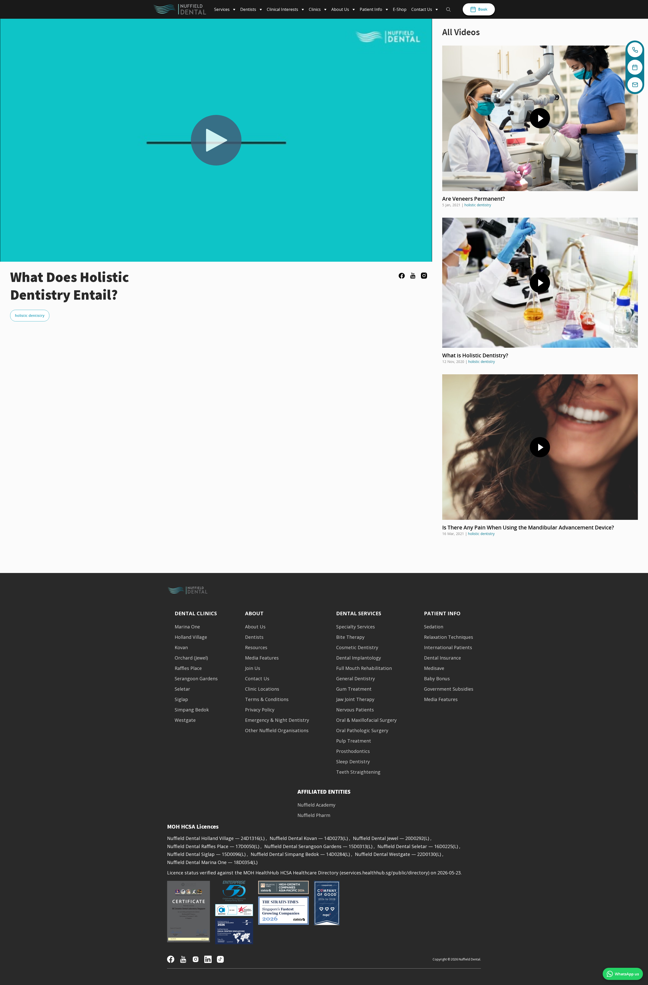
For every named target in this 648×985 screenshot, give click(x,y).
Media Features (262, 658)
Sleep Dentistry (353, 761)
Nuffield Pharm (313, 815)
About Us (255, 626)
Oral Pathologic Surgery (362, 730)
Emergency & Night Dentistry (277, 720)
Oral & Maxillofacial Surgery (366, 720)
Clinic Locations (262, 689)
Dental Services (358, 613)
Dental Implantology (358, 658)
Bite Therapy (350, 637)
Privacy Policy (259, 709)
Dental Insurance (442, 658)
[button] (324, 791)
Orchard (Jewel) (191, 658)
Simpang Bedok (192, 709)
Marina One (187, 626)
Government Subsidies (448, 689)
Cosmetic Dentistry (357, 647)
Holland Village (191, 637)
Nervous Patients (355, 709)
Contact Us (257, 678)
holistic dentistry (30, 315)
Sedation (433, 626)
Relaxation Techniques (448, 637)
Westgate (185, 720)
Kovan (181, 647)
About (254, 613)
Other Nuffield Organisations (277, 730)
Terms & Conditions (267, 699)
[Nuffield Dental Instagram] (195, 959)
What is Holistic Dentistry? (475, 355)
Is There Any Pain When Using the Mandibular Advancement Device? (528, 527)
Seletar (182, 689)
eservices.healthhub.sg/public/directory (384, 873)
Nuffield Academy (316, 805)
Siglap (181, 699)
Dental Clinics (196, 613)
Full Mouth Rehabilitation (364, 668)
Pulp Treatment (353, 741)
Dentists (254, 637)
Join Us (252, 668)
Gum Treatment (354, 689)
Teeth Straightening (358, 772)
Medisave (434, 668)
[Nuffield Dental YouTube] (183, 959)
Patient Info (442, 613)
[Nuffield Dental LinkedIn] (208, 959)
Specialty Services (355, 626)
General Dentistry (355, 678)
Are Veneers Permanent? (473, 198)
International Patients (448, 647)
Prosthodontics (353, 751)
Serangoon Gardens (196, 678)
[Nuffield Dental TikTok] (220, 959)
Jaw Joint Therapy (355, 699)
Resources (256, 647)
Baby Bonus (437, 678)
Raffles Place (188, 668)
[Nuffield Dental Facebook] (170, 959)
